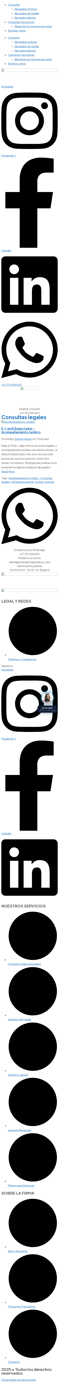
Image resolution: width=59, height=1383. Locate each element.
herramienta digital (22, 482)
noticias (49, 482)
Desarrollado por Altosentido (18, 1380)
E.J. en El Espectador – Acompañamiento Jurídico (21, 430)
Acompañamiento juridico (24, 478)
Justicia (39, 482)
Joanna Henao (23, 439)
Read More (8, 471)
